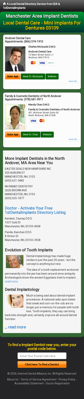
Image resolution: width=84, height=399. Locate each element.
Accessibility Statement (29, 383)
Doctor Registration (58, 383)
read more (11, 281)
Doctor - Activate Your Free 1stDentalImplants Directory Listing (35, 210)
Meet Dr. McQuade (33, 76)
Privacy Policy (67, 379)
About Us (12, 379)
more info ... (74, 81)
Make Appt (12, 76)
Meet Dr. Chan (30, 134)
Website (52, 76)
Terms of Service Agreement (38, 379)
